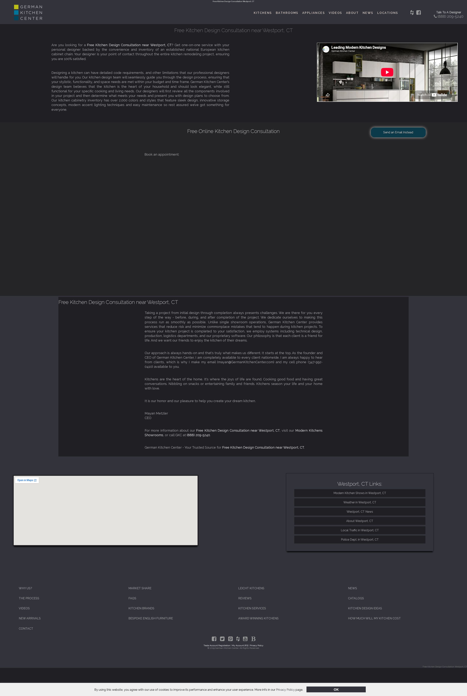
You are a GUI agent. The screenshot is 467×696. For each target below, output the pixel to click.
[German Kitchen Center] (28, 19)
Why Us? (25, 588)
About (352, 13)
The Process (29, 598)
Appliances (313, 13)
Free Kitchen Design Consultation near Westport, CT (129, 45)
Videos (335, 13)
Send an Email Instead (398, 132)
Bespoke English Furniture (150, 618)
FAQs (132, 598)
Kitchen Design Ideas (365, 608)
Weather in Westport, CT (359, 502)
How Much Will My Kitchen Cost (374, 618)
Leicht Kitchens (251, 588)
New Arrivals (30, 618)
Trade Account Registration (217, 645)
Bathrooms (287, 13)
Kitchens (263, 13)
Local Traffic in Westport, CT (360, 530)
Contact (26, 628)
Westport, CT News (360, 511)
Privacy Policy (285, 689)
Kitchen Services (252, 608)
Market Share (139, 588)
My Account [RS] (240, 645)
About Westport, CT (359, 521)
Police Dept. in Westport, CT (360, 539)
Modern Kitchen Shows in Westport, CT (359, 493)
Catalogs (356, 598)
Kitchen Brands (141, 608)
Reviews (245, 598)
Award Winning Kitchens (258, 618)
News (368, 13)
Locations (387, 13)
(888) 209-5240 (198, 435)
